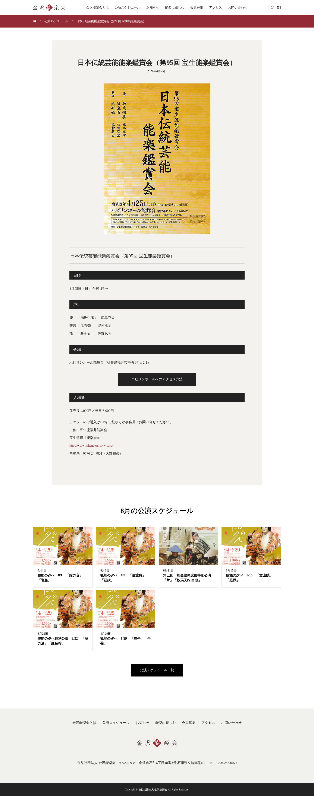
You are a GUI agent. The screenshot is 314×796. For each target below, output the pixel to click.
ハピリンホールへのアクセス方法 (157, 379)
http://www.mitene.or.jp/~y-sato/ (91, 445)
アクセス (215, 7)
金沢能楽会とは (97, 7)
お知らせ (152, 7)
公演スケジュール (127, 7)
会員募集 (196, 7)
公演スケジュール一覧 (157, 670)
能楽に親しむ (174, 7)
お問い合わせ (237, 7)
